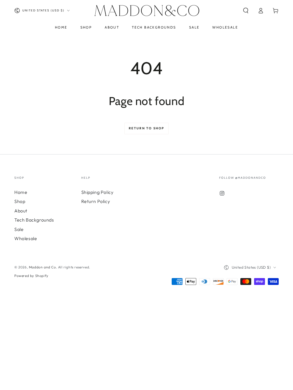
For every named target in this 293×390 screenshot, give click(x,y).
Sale (18, 229)
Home (20, 192)
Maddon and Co (42, 267)
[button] (245, 10)
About (20, 211)
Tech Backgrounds (34, 220)
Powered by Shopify (31, 276)
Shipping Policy (97, 192)
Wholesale (25, 238)
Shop (19, 201)
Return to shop (147, 128)
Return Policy (95, 201)
